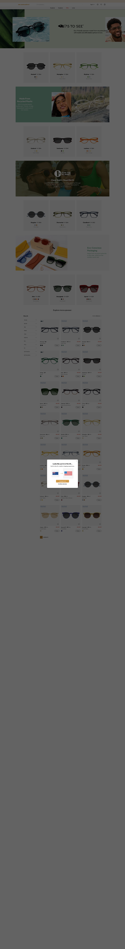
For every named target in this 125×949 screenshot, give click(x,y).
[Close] (76, 461)
